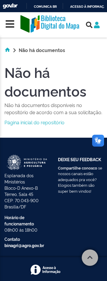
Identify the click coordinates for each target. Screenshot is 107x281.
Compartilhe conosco (77, 167)
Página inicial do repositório (34, 122)
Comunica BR (45, 7)
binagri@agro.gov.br (24, 245)
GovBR (10, 6)
